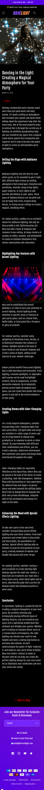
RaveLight (12, 780)
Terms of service (16, 784)
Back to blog (23, 700)
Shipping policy (30, 784)
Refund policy (23, 780)
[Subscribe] (37, 723)
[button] (34, 13)
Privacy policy (35, 780)
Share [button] (7, 101)
